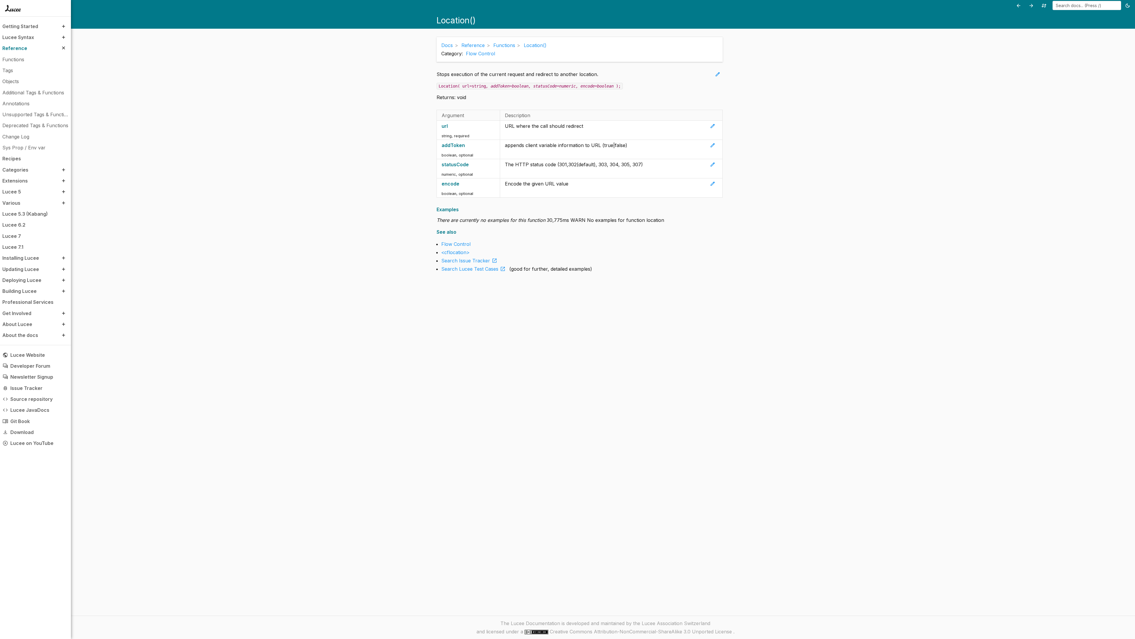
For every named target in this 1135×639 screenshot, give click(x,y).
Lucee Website (23, 355)
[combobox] (1087, 5)
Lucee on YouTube (27, 443)
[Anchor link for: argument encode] (462, 184)
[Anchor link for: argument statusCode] (472, 165)
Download (18, 432)
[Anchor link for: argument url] (451, 126)
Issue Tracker (22, 388)
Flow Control (480, 54)
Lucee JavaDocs (25, 410)
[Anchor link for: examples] (461, 210)
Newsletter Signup (27, 376)
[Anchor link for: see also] (458, 232)
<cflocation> (455, 252)
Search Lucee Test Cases (473, 269)
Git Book (16, 421)
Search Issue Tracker (469, 261)
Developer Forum (26, 365)
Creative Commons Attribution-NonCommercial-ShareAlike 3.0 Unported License (641, 632)
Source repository (27, 399)
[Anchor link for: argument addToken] (468, 145)
